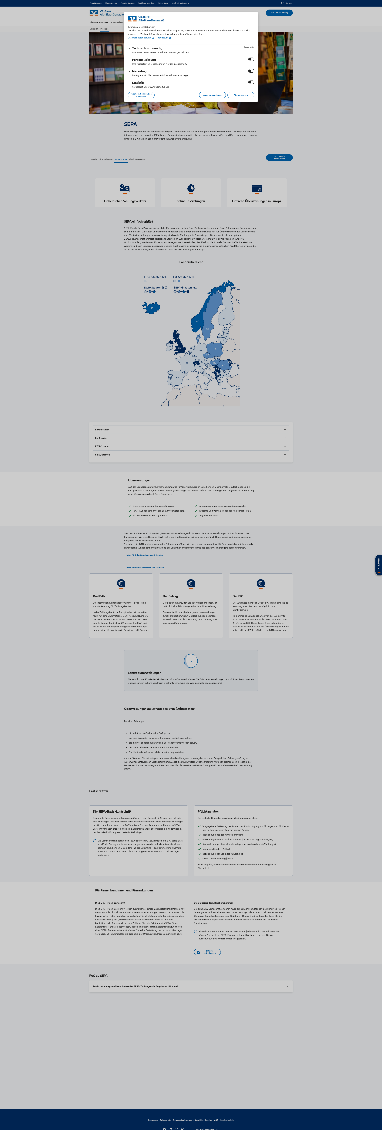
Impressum (162, 37)
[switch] (251, 59)
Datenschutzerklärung (140, 37)
